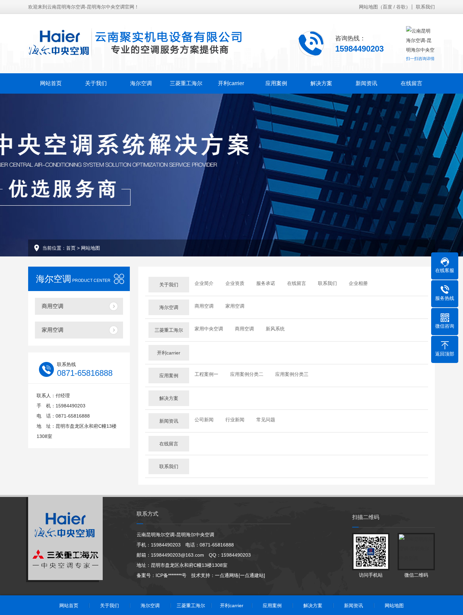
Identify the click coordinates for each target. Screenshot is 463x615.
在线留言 (411, 83)
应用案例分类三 (291, 374)
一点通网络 (227, 575)
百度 (387, 6)
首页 (71, 248)
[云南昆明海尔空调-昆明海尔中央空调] (135, 43)
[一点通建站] (252, 575)
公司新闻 (204, 419)
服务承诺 (265, 283)
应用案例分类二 (246, 374)
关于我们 (96, 83)
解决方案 (321, 83)
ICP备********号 (171, 575)
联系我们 (425, 6)
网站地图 (368, 6)
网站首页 (51, 83)
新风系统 (275, 328)
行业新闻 (234, 419)
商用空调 (52, 306)
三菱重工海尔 (186, 83)
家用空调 (52, 330)
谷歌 (401, 6)
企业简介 (204, 283)
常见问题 (265, 419)
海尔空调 (141, 83)
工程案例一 (206, 374)
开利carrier (231, 83)
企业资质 (234, 283)
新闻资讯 (366, 83)
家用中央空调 (209, 328)
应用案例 (276, 83)
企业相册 (358, 283)
